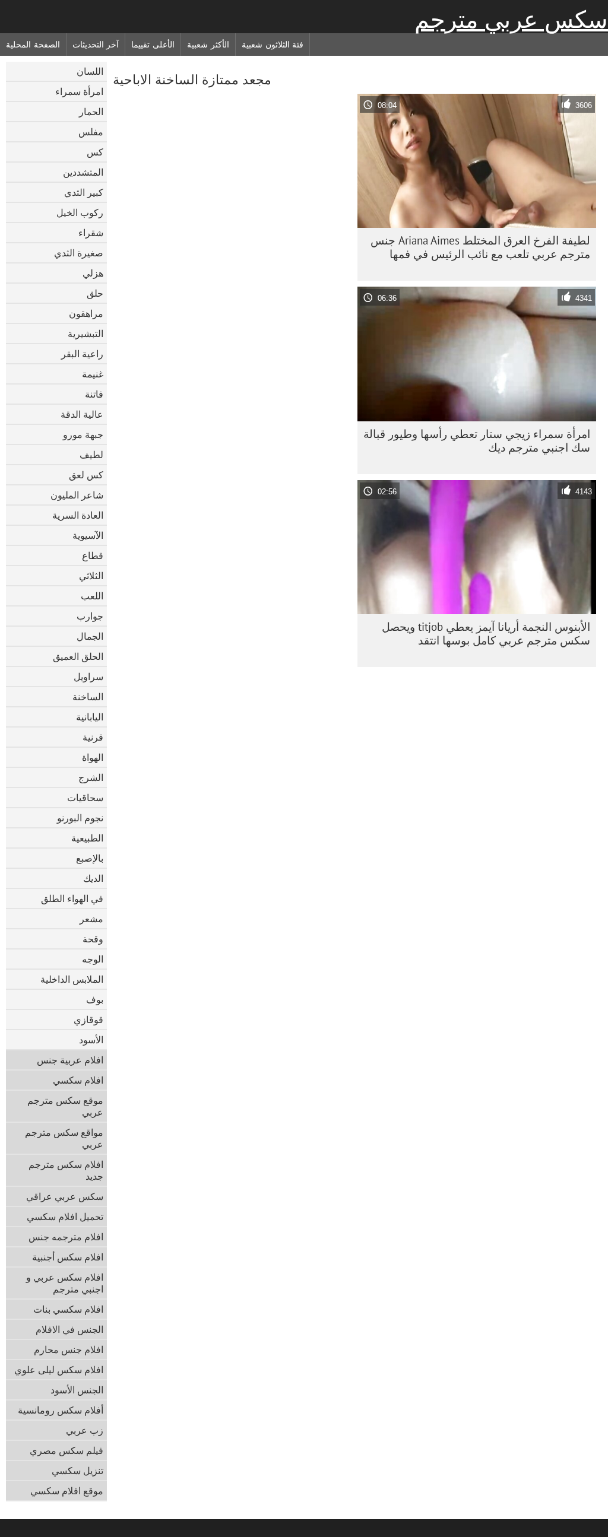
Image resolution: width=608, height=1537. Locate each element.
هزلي (93, 273)
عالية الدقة (82, 414)
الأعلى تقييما (153, 44)
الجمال (90, 636)
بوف (94, 999)
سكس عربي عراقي (64, 1196)
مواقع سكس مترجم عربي (64, 1138)
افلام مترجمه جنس (65, 1237)
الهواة (92, 757)
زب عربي (84, 1430)
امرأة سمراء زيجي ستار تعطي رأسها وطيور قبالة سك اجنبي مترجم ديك (476, 441)
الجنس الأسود (76, 1390)
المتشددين (83, 172)
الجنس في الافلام (69, 1329)
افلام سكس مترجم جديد (65, 1170)
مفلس (90, 132)
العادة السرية (77, 515)
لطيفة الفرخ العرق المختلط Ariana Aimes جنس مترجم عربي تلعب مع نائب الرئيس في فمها (480, 247)
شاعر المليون (76, 495)
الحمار (91, 112)
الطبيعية (87, 838)
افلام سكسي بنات (68, 1309)
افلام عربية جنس (70, 1060)
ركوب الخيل (79, 212)
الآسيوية (87, 535)
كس (95, 152)
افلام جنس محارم (68, 1349)
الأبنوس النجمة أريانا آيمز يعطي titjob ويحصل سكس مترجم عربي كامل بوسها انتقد (486, 633)
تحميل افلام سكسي (65, 1216)
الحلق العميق (78, 656)
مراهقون (86, 313)
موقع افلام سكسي (66, 1491)
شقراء (90, 233)
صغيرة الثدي (78, 253)
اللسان (90, 71)
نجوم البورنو (80, 818)
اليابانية (89, 717)
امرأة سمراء (79, 91)
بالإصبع (89, 858)
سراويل (88, 676)
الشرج (90, 777)
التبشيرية (85, 333)
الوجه (92, 959)
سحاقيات (85, 798)
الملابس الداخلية (71, 979)
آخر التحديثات (95, 44)
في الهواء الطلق (72, 898)
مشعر (91, 919)
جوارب (90, 616)
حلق (95, 293)
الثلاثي (91, 576)
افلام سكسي (78, 1080)
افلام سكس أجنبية (67, 1257)
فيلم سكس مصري (66, 1450)
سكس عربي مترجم (511, 20)
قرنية (93, 737)
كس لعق (86, 475)
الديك (93, 878)
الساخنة (87, 697)
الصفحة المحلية (33, 44)
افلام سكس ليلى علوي (58, 1370)
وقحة (93, 939)
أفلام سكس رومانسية (60, 1410)
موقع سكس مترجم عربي (65, 1106)
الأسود (91, 1040)
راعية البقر (82, 354)
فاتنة (94, 394)
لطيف (91, 455)
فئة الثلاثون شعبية (272, 44)
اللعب (92, 596)
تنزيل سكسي (77, 1470)
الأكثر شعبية (208, 44)
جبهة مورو (83, 434)
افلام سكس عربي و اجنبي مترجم (64, 1283)
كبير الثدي (83, 192)
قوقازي (88, 1019)
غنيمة (92, 374)
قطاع (92, 555)
